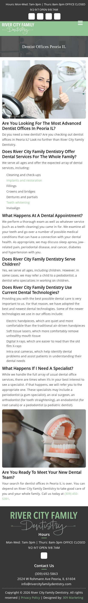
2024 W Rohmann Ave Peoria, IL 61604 (44, 579)
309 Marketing (73, 598)
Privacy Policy (30, 598)
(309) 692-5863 (44, 574)
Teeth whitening (18, 202)
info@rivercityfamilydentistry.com (44, 584)
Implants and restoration (24, 180)
